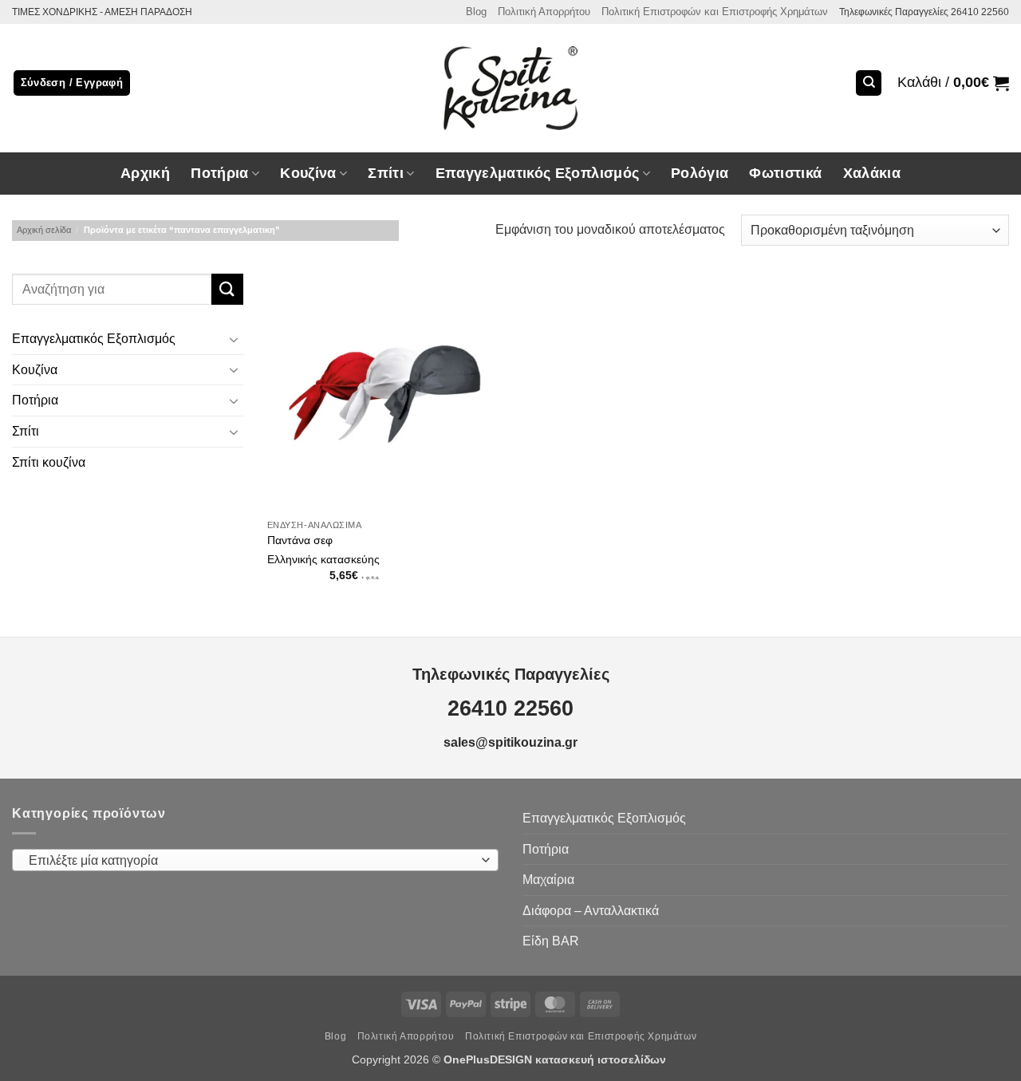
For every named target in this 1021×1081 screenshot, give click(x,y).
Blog (476, 12)
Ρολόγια (699, 173)
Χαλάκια (872, 173)
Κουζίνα (34, 370)
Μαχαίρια (548, 879)
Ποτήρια (219, 173)
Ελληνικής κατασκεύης (323, 559)
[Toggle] (233, 339)
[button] (953, 83)
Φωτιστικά (785, 173)
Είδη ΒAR (550, 941)
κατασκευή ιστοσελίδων (602, 1059)
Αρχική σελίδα (44, 230)
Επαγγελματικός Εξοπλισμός (93, 339)
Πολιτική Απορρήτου (544, 12)
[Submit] (227, 289)
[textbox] (251, 861)
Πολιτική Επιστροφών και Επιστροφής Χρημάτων (714, 12)
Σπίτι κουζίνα (48, 462)
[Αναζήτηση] (868, 83)
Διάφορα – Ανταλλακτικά (590, 910)
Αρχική (145, 173)
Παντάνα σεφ (300, 540)
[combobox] (255, 860)
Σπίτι (25, 431)
